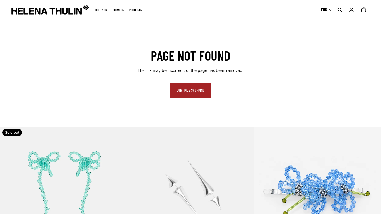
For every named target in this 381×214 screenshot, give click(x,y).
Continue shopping (190, 90)
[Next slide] (118, 190)
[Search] (340, 10)
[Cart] (364, 10)
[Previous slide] (8, 190)
